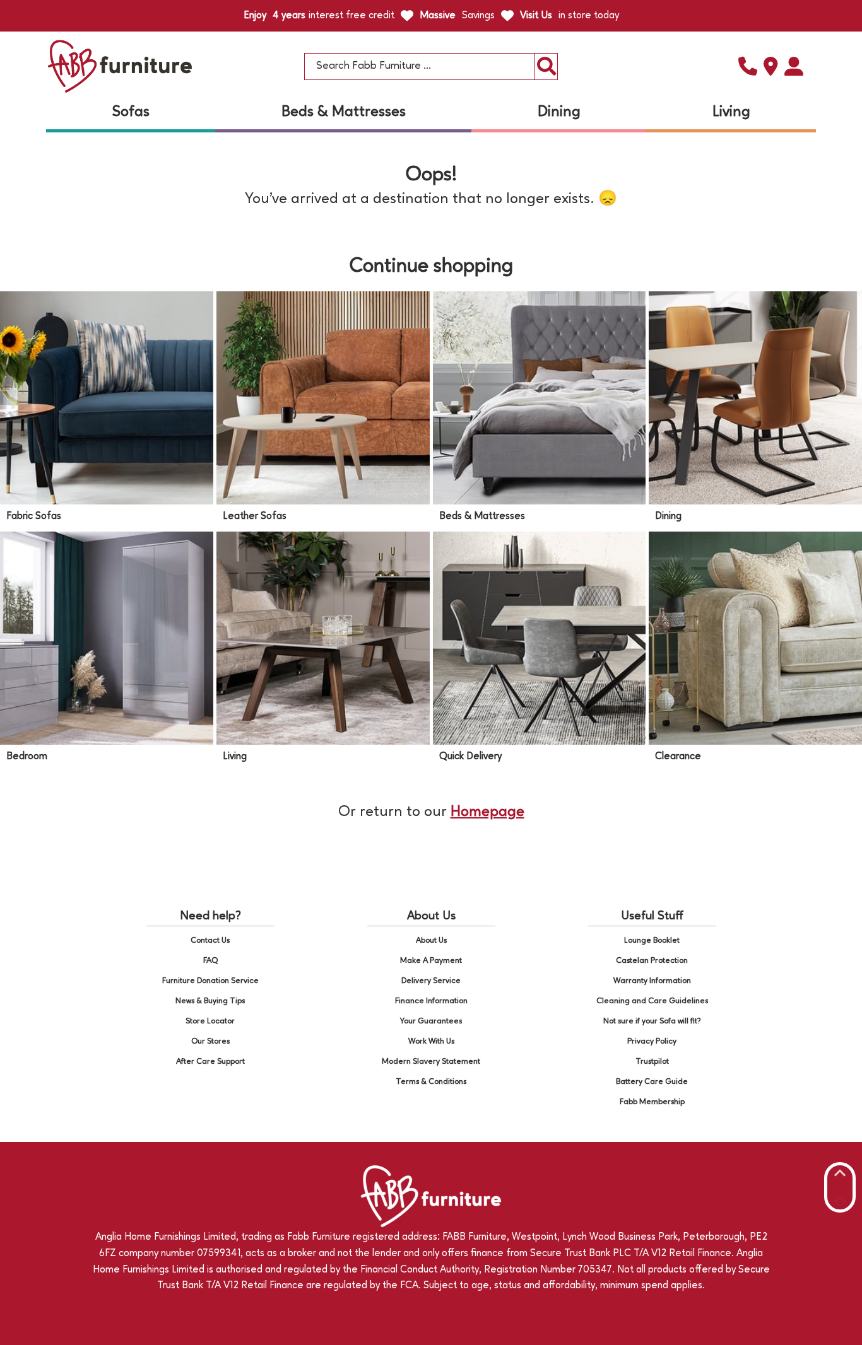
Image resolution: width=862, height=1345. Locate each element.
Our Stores (210, 1041)
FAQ (210, 961)
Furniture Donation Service (210, 981)
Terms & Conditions (431, 1082)
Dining (559, 112)
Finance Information (431, 1001)
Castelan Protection (652, 961)
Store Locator (210, 1021)
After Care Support (210, 1061)
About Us (431, 940)
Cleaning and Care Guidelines (652, 1001)
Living (731, 112)
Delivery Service (431, 981)
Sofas (131, 112)
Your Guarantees (431, 1021)
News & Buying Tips (210, 1001)
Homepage (487, 812)
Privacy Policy (651, 1041)
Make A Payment (431, 961)
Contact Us (210, 940)
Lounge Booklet (652, 940)
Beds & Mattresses (343, 112)
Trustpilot (652, 1061)
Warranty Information (652, 981)
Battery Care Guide (652, 1082)
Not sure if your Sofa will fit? (652, 1021)
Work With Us (431, 1041)
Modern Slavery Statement (431, 1061)
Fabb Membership (652, 1102)
